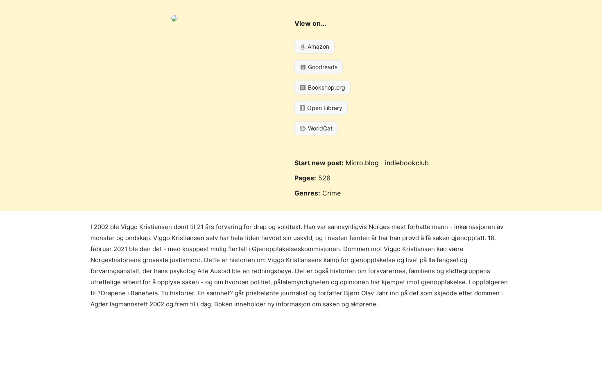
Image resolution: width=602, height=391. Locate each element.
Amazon (317, 46)
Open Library (324, 107)
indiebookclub (407, 163)
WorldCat (319, 128)
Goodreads (321, 66)
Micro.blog (362, 163)
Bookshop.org (325, 87)
